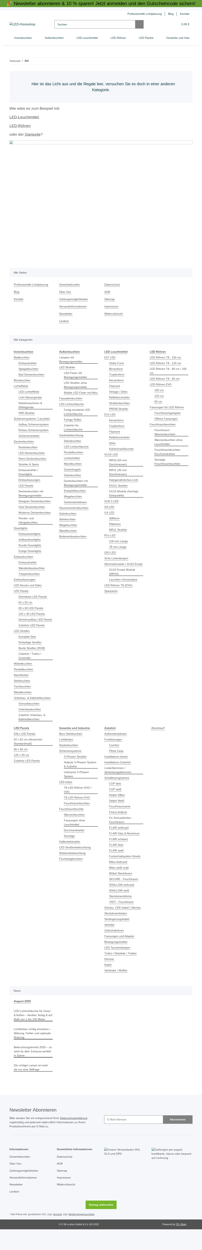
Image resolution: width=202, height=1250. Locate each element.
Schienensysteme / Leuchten (33, 419)
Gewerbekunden (70, 285)
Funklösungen (113, 756)
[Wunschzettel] (168, 24)
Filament (115, 386)
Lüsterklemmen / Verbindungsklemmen (119, 787)
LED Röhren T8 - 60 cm (165, 379)
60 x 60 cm (21, 766)
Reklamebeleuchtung (73, 865)
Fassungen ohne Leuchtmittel (75, 835)
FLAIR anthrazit (119, 844)
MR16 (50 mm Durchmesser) (118, 462)
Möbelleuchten (24, 676)
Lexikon (64, 321)
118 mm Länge (118, 541)
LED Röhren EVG (160, 384)
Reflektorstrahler (120, 397)
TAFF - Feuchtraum (121, 918)
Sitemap (109, 299)
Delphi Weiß (117, 817)
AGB (107, 292)
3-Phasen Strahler (76, 773)
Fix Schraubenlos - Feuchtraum (121, 836)
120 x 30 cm (21, 771)
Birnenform (116, 369)
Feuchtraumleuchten (163, 424)
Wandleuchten (23, 705)
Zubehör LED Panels (32, 638)
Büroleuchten (23, 380)
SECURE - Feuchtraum (123, 896)
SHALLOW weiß (119, 907)
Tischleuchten (23, 699)
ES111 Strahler (118, 486)
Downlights (21, 536)
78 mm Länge (118, 547)
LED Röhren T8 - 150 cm (165, 357)
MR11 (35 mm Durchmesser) (118, 472)
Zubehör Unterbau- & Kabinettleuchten (33, 734)
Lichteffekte (21, 386)
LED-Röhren (20, 125)
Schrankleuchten (30, 720)
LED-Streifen (22, 643)
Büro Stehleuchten (71, 750)
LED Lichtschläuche (72, 408)
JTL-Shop (181, 1245)
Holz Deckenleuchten (32, 511)
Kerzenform (117, 380)
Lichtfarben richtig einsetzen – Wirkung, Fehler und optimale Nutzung (33, 1054)
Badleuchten (22, 357)
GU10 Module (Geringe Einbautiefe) (124, 493)
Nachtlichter (22, 687)
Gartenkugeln (73, 474)
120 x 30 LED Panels (32, 622)
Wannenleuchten (75, 827)
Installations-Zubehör (118, 779)
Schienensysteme (70, 767)
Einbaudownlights (30, 542)
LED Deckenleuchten (32, 453)
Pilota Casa (116, 767)
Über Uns (65, 292)
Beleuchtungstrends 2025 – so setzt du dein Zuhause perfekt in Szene (32, 1072)
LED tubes (65, 798)
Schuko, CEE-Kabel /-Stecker (122, 924)
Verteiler (110, 941)
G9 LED (109, 507)
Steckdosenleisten (116, 930)
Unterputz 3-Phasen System (77, 791)
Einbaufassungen (30, 480)
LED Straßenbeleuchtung (75, 860)
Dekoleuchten (73, 445)
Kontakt (184, 14)
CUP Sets (115, 800)
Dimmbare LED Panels (33, 605)
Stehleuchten (22, 693)
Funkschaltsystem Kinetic (125, 873)
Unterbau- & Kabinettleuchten (25, 712)
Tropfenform (117, 374)
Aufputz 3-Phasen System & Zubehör (81, 781)
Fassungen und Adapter (120, 953)
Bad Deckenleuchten (32, 374)
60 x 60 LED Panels (31, 616)
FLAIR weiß (116, 867)
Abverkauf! (158, 744)
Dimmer (109, 975)
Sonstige (69, 848)
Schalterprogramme (117, 794)
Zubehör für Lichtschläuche (74, 432)
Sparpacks (111, 595)
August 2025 (22, 1018)
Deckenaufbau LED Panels (31, 630)
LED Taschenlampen (117, 964)
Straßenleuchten (120, 403)
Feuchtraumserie (120, 823)
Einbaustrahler (28, 363)
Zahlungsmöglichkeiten (74, 299)
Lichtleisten (66, 756)
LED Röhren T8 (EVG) (117, 589)
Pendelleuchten (24, 682)
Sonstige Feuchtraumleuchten (168, 462)
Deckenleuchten (24, 441)
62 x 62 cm (26, 611)
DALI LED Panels (24, 750)
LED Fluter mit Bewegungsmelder (76, 375)
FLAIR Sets (116, 861)
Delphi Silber (117, 811)
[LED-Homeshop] (22, 24)
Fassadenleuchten (71, 402)
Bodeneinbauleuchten (74, 540)
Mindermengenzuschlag (83, 1235)
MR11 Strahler (118, 530)
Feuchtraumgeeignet (168, 413)
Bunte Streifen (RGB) (32, 660)
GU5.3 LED (111, 501)
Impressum (111, 306)
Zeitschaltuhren (114, 947)
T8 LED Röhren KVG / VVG (80, 804)
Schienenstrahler (30, 436)
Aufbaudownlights (31, 548)
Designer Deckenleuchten (29, 503)
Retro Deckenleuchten (33, 459)
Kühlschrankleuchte (122, 449)
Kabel (108, 981)
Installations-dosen (117, 773)
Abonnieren (178, 1140)
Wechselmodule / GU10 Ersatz (119, 566)
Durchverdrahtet (75, 843)
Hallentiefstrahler (70, 854)
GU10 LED (110, 454)
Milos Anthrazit (119, 878)
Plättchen (115, 524)
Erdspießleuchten (75, 495)
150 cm (159, 390)
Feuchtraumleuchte (72, 821)
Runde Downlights (31, 553)
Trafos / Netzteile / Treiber (121, 970)
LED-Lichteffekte (29, 392)
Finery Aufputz (118, 829)
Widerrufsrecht (114, 314)
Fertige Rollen (73, 424)
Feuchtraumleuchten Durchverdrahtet (168, 452)
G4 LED (109, 513)
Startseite (34, 134)
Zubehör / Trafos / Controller (30, 668)
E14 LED (109, 414)
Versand (58, 1235)
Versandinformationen (74, 306)
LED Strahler (67, 367)
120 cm (159, 396)
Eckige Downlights (30, 559)
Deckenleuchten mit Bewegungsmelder (32, 493)
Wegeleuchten (73, 501)
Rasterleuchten (29, 447)
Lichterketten (72, 462)
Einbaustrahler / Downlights (29, 472)
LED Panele (26, 486)
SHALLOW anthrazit (122, 901)
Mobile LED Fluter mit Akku (78, 395)
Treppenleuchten (30, 582)
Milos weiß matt (119, 884)
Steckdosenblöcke (121, 913)
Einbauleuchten (24, 565)
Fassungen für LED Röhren (167, 407)
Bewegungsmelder (116, 958)
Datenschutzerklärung (78, 1139)
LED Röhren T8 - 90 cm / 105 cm (168, 371)
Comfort (114, 762)
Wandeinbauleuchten (33, 576)
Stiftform (115, 518)
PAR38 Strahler (119, 409)
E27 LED (109, 357)
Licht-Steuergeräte (31, 397)
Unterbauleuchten (31, 726)
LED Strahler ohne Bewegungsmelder (76, 385)
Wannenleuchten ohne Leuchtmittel (169, 442)
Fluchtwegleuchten (71, 871)
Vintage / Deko (118, 392)
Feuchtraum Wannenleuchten (165, 432)
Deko (112, 443)
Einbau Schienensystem (34, 430)
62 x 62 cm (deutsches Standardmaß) (28, 758)
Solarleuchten (73, 479)
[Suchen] (140, 24)
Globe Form (116, 363)
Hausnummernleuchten (75, 512)
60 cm (158, 401)
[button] (161, 24)
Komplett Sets (28, 649)
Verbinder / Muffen (117, 987)
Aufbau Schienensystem (34, 424)
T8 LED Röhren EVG (76, 810)
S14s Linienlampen (116, 558)
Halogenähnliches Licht (124, 480)
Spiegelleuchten (29, 369)
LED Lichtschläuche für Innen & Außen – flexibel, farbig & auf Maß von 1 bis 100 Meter (31, 1034)
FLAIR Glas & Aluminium (125, 850)
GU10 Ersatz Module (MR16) (122, 576)
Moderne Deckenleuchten (29, 519)
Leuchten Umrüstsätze (124, 584)
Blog (170, 14)
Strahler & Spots (29, 464)
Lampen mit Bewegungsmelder (71, 360)
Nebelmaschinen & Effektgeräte (31, 405)
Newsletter (66, 314)
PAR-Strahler (27, 413)
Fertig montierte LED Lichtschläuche (77, 416)
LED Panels (21, 599)
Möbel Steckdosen (121, 890)
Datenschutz (112, 285)
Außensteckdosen (116, 750)
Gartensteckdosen (76, 506)
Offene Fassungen (166, 419)
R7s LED (109, 535)
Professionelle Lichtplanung (142, 14)
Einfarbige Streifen (31, 655)
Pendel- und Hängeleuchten (29, 529)
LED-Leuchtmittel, (25, 117)
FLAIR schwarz (118, 856)
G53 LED (109, 553)
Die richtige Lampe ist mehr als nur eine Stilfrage (32, 1088)
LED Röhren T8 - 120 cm (165, 363)
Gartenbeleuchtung (72, 439)
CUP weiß (115, 806)
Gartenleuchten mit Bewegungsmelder (77, 487)
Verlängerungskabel (117, 936)
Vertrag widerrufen (101, 1225)
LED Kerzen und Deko (28, 593)
